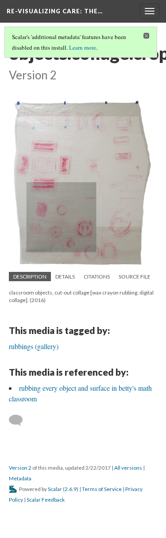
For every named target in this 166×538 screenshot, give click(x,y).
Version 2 (20, 467)
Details (65, 276)
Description (29, 276)
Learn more (82, 47)
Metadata (20, 478)
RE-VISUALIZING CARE (55, 11)
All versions (128, 467)
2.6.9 (71, 489)
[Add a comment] (20, 420)
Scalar (55, 489)
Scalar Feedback (46, 499)
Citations (97, 276)
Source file (135, 276)
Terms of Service (102, 489)
